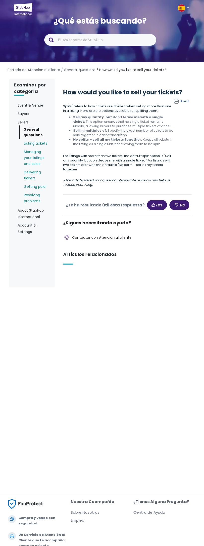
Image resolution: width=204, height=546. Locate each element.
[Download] (93, 275)
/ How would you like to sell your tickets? (131, 69)
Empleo (77, 520)
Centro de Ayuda (149, 512)
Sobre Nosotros (85, 512)
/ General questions (78, 69)
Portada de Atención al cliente (34, 69)
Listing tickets (35, 143)
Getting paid (35, 186)
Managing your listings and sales (34, 157)
